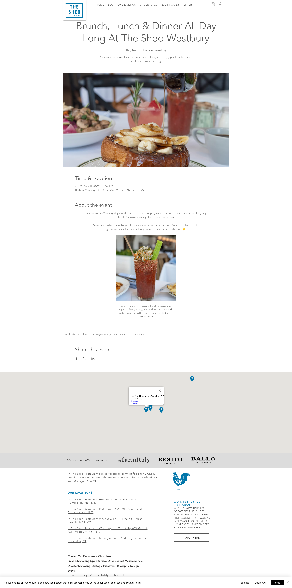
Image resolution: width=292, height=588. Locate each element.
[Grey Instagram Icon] (213, 4)
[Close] (288, 582)
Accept (277, 582)
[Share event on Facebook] (76, 358)
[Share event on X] (84, 358)
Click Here (104, 556)
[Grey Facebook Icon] (220, 4)
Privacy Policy (133, 582)
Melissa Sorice (133, 560)
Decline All (260, 582)
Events (72, 570)
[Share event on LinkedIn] (93, 358)
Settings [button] (245, 582)
